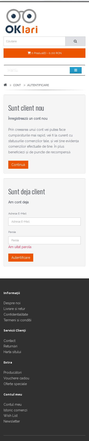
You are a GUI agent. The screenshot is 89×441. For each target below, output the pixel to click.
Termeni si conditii (17, 320)
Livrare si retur (14, 309)
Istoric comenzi (15, 410)
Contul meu (13, 404)
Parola (12, 232)
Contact (9, 341)
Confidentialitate (16, 314)
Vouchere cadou (16, 378)
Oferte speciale (15, 384)
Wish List (11, 416)
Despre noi (12, 303)
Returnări (10, 346)
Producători (13, 372)
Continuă (18, 165)
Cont (17, 85)
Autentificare (38, 85)
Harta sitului (12, 352)
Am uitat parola (19, 247)
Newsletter (12, 421)
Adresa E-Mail (17, 213)
